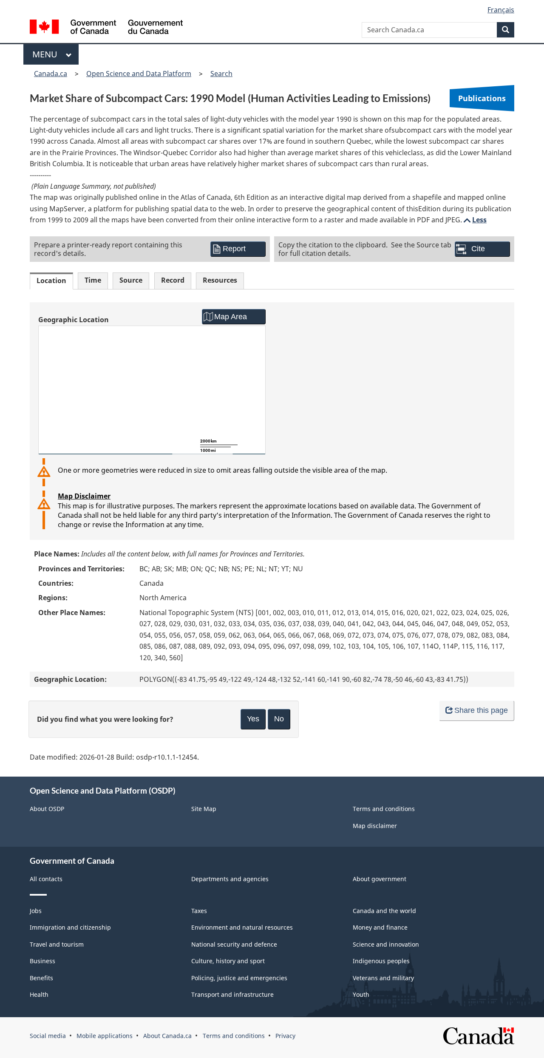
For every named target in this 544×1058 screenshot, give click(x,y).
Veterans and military (383, 978)
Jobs (36, 911)
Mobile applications (104, 1036)
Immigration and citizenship (70, 927)
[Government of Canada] (106, 28)
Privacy (285, 1036)
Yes (253, 719)
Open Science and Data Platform (138, 73)
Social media (48, 1036)
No (279, 719)
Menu (47, 54)
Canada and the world (384, 911)
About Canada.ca (167, 1036)
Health (39, 994)
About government (379, 879)
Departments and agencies (230, 879)
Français (500, 9)
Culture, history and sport (228, 961)
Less (474, 219)
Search (221, 73)
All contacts (46, 879)
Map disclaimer (375, 826)
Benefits (41, 978)
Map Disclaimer (84, 496)
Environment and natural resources (242, 927)
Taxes (199, 911)
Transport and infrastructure (232, 994)
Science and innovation (386, 944)
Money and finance (380, 927)
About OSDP (47, 809)
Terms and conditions (384, 809)
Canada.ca (50, 73)
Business (42, 961)
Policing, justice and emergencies (239, 978)
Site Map (203, 809)
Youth (361, 994)
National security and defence (234, 944)
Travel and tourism (57, 944)
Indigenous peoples (381, 961)
